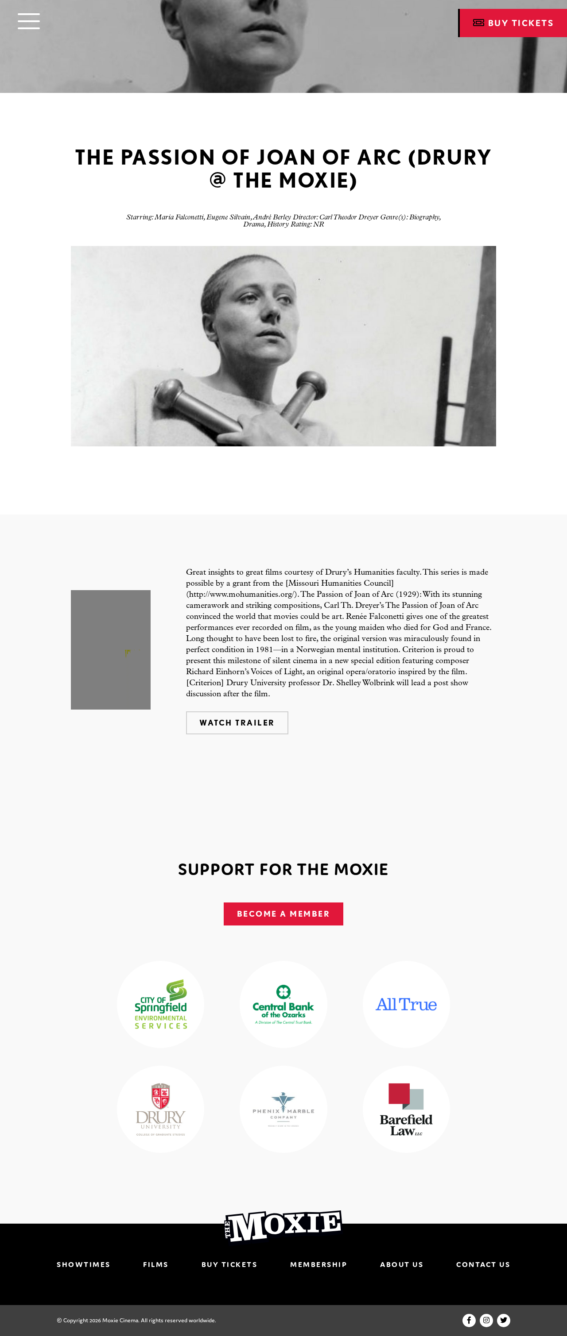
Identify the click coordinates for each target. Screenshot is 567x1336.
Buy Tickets (230, 1264)
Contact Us (483, 1264)
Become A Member (283, 913)
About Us (401, 1264)
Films (156, 1264)
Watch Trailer (237, 722)
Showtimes (84, 1264)
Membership (318, 1264)
